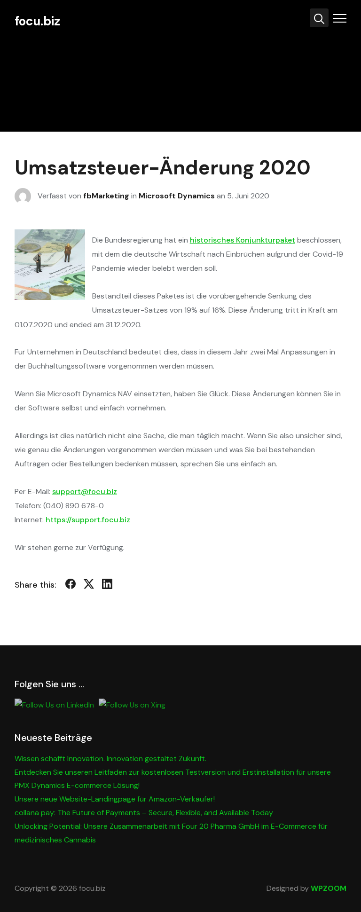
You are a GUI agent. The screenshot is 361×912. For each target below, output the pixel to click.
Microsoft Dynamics (177, 195)
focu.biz (37, 21)
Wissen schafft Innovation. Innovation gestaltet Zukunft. (110, 758)
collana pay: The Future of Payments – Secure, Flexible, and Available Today (144, 813)
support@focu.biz (84, 491)
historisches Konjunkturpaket (242, 240)
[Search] (319, 17)
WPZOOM (328, 888)
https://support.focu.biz (88, 520)
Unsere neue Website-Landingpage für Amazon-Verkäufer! (115, 799)
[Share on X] (89, 586)
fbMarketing (106, 195)
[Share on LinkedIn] (107, 586)
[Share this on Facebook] (70, 586)
